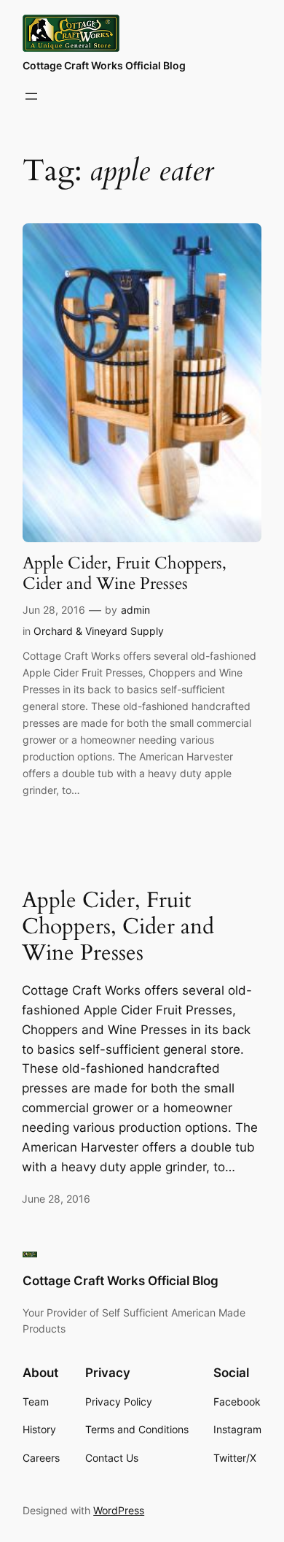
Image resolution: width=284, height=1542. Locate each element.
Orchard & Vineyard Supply (98, 631)
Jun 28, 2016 (54, 610)
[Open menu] (31, 96)
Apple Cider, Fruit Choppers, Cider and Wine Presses (124, 573)
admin (135, 610)
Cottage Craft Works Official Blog (104, 65)
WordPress (118, 1510)
